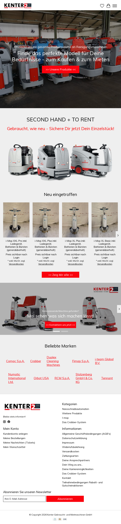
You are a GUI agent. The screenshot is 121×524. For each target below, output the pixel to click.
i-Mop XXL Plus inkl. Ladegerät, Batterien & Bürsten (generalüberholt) (46, 245)
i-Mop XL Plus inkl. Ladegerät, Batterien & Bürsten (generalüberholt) (75, 245)
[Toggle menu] (115, 6)
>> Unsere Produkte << (61, 69)
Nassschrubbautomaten (75, 408)
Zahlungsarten (70, 455)
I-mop (65, 417)
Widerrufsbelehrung (73, 447)
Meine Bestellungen (14, 438)
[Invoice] (55, 519)
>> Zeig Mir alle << (60, 274)
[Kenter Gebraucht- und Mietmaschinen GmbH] (18, 5)
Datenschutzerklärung (74, 438)
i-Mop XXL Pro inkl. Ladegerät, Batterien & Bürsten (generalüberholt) (16, 245)
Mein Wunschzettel (14, 447)
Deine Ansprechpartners (76, 460)
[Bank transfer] (65, 519)
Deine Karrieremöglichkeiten (77, 469)
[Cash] (60, 519)
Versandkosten (16, 264)
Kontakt (66, 477)
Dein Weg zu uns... (72, 464)
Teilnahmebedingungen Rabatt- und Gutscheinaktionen (82, 484)
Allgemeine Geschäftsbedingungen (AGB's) (86, 433)
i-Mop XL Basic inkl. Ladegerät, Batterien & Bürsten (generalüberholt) (105, 245)
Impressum (68, 442)
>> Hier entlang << (60, 324)
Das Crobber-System (74, 422)
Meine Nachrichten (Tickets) (19, 442)
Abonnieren (65, 498)
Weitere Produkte (72, 413)
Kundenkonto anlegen (15, 433)
